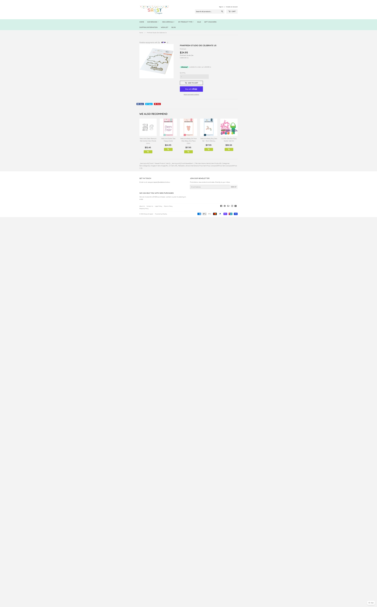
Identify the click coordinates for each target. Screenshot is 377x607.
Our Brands (152, 22)
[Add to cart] (148, 151)
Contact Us (150, 206)
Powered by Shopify (161, 214)
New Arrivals (168, 22)
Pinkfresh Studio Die (186, 55)
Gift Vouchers (210, 22)
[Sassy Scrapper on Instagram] (232, 206)
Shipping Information (148, 27)
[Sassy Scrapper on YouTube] (236, 206)
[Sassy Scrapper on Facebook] (221, 206)
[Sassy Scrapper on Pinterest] (225, 206)
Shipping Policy (143, 208)
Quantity (182, 73)
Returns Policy (168, 206)
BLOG (174, 27)
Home (141, 22)
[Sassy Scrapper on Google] (228, 206)
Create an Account (232, 7)
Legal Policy (158, 206)
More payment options (191, 94)
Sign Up (233, 187)
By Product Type (185, 22)
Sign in (221, 7)
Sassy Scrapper (148, 214)
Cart (233, 11)
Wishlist (164, 27)
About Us (142, 206)
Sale (199, 22)
